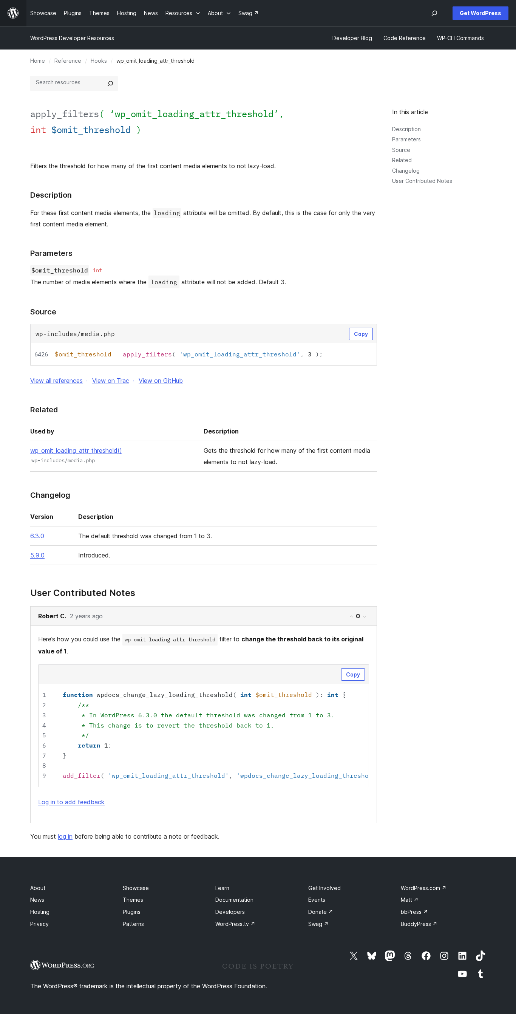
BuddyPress (419, 924)
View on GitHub (161, 380)
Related (402, 160)
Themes (133, 899)
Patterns (133, 924)
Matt (410, 899)
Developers (230, 912)
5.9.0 (37, 555)
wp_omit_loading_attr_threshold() (76, 450)
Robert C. (52, 616)
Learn (222, 888)
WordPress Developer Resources (72, 38)
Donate (320, 912)
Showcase (136, 888)
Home (37, 60)
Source (401, 150)
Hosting (39, 912)
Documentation (234, 899)
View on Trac (110, 380)
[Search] (110, 83)
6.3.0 (37, 536)
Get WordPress (480, 13)
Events (316, 899)
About (37, 888)
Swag (318, 924)
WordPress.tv (235, 924)
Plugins (132, 912)
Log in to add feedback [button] (71, 802)
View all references (56, 380)
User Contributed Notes (422, 181)
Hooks (99, 60)
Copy (361, 334)
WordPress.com (423, 888)
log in (65, 836)
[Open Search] (434, 13)
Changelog (406, 170)
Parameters (406, 139)
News (37, 899)
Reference (67, 60)
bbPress (414, 912)
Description (406, 129)
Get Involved (324, 888)
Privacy (39, 924)
